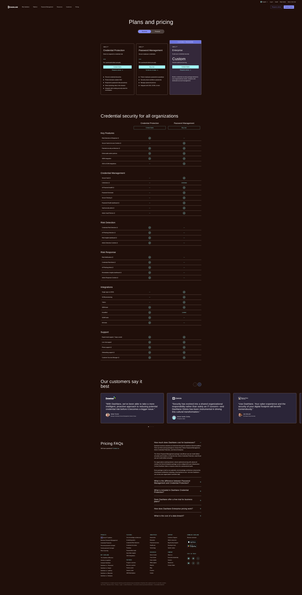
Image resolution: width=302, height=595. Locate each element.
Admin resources (172, 540)
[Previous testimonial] (195, 384)
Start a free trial (292, 2)
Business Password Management (109, 540)
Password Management (47, 7)
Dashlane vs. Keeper (106, 568)
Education (152, 540)
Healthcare (152, 545)
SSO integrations (130, 555)
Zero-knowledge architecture (133, 537)
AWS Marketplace (130, 573)
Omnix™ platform (106, 537)
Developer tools (172, 545)
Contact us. (116, 448)
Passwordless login (131, 550)
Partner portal (129, 567)
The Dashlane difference (107, 557)
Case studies (153, 560)
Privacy (116, 584)
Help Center (283, 2)
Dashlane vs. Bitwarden (107, 573)
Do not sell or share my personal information (143, 584)
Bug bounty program (173, 542)
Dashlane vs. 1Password (107, 565)
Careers (170, 560)
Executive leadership (173, 557)
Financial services (154, 542)
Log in (271, 2)
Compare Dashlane (105, 562)
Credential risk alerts (131, 545)
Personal (157, 31)
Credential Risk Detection (132, 542)
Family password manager (107, 548)
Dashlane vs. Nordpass (106, 575)
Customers (69, 7)
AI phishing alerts (130, 540)
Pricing (77, 7)
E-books (152, 570)
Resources (59, 7)
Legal (121, 584)
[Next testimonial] (199, 384)
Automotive (153, 537)
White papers (153, 562)
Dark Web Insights (131, 553)
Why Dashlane (25, 7)
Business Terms (110, 584)
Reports (152, 565)
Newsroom (170, 562)
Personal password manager (108, 545)
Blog (151, 567)
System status (171, 548)
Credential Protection (106, 542)
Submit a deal (129, 570)
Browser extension (192, 537)
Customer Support (172, 537)
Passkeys (128, 548)
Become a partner (131, 565)
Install (276, 2)
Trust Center (153, 557)
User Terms (103, 584)
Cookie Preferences (128, 584)
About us (170, 554)
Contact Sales (171, 565)
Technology (153, 548)
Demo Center (153, 554)
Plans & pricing (104, 550)
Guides (152, 573)
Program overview (131, 562)
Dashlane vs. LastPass (106, 570)
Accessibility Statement (159, 584)
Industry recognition (106, 560)
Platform (35, 7)
